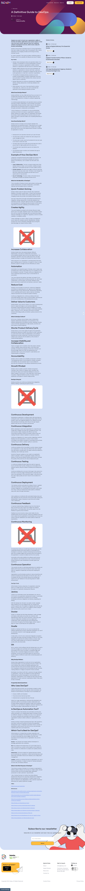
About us (62, 2)
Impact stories (49, 2)
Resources (56, 2)
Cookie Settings (5, 889)
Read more (49, 50)
